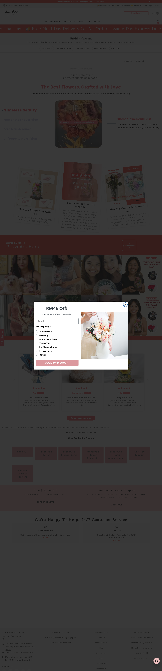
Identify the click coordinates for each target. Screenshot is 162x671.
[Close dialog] (125, 305)
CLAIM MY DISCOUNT (57, 362)
